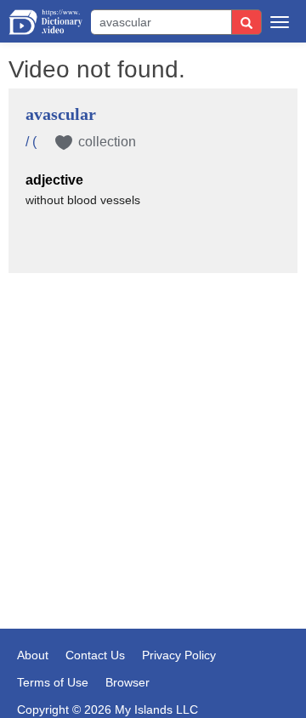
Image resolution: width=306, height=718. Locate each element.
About (32, 655)
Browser (127, 682)
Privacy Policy (179, 655)
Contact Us (95, 655)
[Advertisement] (153, 371)
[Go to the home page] (45, 22)
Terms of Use (52, 682)
